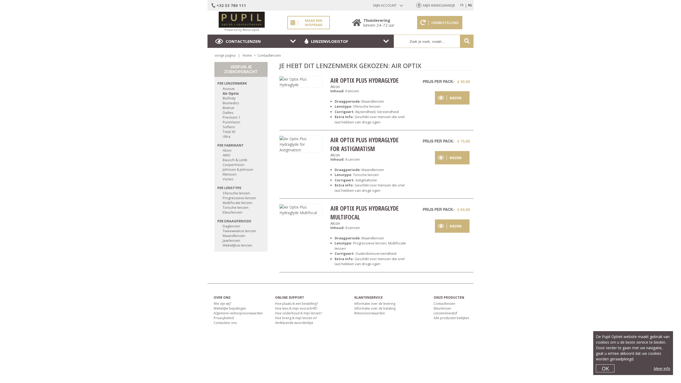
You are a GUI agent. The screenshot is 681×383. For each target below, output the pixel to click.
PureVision (231, 122)
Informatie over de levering (374, 303)
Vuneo (228, 179)
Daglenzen (231, 226)
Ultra (226, 136)
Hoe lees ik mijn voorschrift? (296, 308)
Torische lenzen (235, 207)
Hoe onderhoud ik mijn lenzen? (298, 313)
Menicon (229, 174)
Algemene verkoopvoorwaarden (238, 313)
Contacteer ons (225, 322)
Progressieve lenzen (239, 197)
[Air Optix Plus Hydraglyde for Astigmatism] (300, 144)
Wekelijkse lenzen (237, 245)
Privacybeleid (224, 318)
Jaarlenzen (231, 240)
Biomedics (231, 103)
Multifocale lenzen (237, 202)
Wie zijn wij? (222, 303)
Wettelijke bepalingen (230, 308)
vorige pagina (225, 55)
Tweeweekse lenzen (239, 230)
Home (247, 55)
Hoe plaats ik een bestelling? (296, 303)
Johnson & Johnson (238, 169)
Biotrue (228, 107)
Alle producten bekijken (451, 318)
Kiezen (456, 97)
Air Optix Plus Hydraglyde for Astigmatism (364, 144)
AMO (226, 155)
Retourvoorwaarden (369, 313)
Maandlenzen (234, 235)
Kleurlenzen (232, 212)
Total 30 (229, 131)
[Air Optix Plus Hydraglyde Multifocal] (300, 210)
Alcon (227, 150)
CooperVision (233, 164)
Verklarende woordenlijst (294, 322)
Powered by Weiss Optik (242, 30)
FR (462, 5)
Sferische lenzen (236, 193)
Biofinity (229, 98)
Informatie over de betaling (375, 308)
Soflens (229, 126)
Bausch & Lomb (235, 159)
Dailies (228, 112)
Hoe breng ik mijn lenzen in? (296, 318)
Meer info (662, 368)
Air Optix (231, 93)
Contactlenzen (243, 41)
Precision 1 (231, 117)
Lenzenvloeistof (329, 41)
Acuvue (229, 88)
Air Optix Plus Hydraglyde (364, 80)
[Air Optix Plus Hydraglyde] (300, 82)
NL (470, 5)
